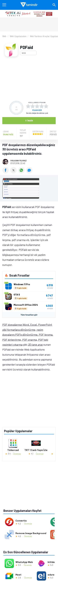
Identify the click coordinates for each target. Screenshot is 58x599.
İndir (29, 120)
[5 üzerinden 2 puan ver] (32, 106)
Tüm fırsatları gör (29, 315)
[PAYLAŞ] (6, 172)
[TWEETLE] (14, 172)
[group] (29, 189)
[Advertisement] (29, 79)
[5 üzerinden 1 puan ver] (28, 106)
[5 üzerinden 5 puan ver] (46, 106)
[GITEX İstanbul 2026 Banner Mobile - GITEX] (29, 13)
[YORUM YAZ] (29, 172)
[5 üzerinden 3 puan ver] (37, 106)
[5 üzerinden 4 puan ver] (41, 106)
